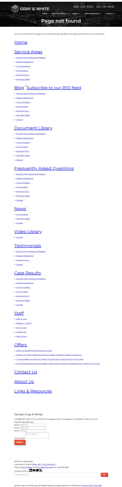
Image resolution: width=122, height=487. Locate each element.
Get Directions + (49, 464)
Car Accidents (22, 71)
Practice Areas (59, 14)
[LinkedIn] (31, 471)
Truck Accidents (23, 66)
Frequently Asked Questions (44, 168)
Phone (17, 428)
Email (17, 431)
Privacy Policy (88, 486)
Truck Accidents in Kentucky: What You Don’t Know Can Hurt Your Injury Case (49, 359)
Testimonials (27, 245)
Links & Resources (33, 391)
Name (17, 425)
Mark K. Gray (21, 319)
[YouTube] (34, 471)
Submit (19, 442)
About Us (24, 381)
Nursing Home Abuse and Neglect (31, 58)
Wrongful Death (23, 79)
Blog (19, 87)
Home (44, 14)
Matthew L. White (23, 323)
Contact (110, 14)
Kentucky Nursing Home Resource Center (34, 351)
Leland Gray (21, 332)
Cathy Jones (21, 336)
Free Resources (92, 14)
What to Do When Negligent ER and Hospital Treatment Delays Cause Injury (49, 355)
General (19, 120)
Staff (19, 313)
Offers (20, 344)
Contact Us (25, 371)
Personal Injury (22, 75)
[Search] (104, 475)
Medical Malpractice (24, 62)
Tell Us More (19, 438)
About (75, 14)
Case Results (27, 272)
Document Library (33, 127)
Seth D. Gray (21, 328)
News (20, 208)
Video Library (28, 231)
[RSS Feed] (40, 471)
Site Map (98, 486)
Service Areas (28, 51)
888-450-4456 (83, 6)
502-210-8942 (105, 6)
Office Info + (37, 464)
